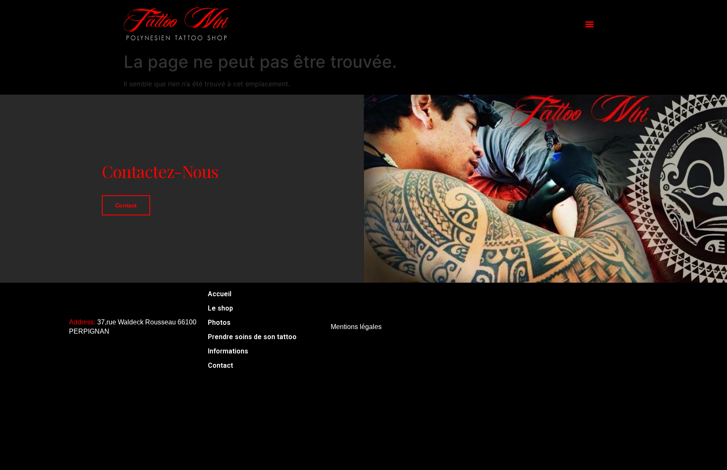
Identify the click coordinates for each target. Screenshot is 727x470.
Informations (228, 351)
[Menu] (589, 24)
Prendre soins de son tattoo (252, 337)
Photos (219, 323)
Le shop (220, 308)
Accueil (219, 294)
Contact (126, 205)
